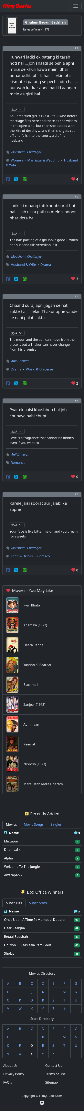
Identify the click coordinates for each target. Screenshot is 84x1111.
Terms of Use (55, 1074)
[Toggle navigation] (76, 6)
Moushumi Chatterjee (26, 152)
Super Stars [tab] (38, 903)
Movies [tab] (11, 824)
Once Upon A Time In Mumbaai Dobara (34, 919)
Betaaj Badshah (16, 936)
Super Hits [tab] (14, 903)
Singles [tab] (56, 824)
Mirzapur (11, 841)
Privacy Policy (13, 1074)
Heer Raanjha (14, 928)
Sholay (9, 953)
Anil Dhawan (20, 361)
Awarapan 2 (13, 875)
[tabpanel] (42, 854)
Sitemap (51, 1082)
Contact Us (53, 1065)
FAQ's (7, 1082)
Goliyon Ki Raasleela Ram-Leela (28, 945)
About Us (10, 1065)
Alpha (8, 858)
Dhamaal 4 (12, 849)
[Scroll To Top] (42, 1103)
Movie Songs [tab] (34, 824)
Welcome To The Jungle (22, 866)
